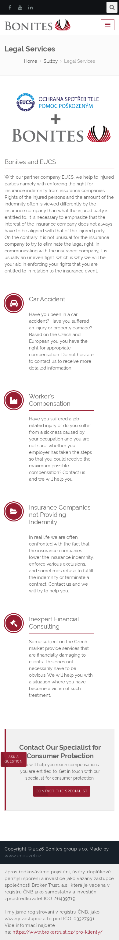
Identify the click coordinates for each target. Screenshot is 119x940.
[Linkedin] (30, 7)
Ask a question (14, 759)
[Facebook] (10, 7)
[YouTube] (20, 7)
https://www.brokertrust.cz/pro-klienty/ (58, 932)
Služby (51, 61)
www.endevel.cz (23, 855)
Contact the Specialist (62, 791)
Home (30, 61)
